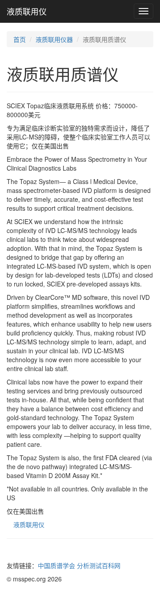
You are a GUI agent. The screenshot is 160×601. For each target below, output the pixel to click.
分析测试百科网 (98, 565)
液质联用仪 (27, 11)
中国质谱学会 (56, 565)
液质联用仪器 (54, 39)
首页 (19, 39)
